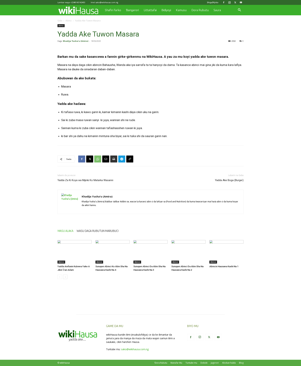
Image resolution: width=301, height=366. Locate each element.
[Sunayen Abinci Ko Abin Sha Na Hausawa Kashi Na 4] (112, 252)
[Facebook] (223, 2)
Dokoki (203, 362)
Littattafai (150, 10)
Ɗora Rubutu (161, 362)
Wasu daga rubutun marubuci (97, 230)
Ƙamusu (181, 10)
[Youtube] (241, 2)
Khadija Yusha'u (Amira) (75, 41)
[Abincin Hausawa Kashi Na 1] (226, 252)
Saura (217, 10)
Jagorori (215, 362)
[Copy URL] (129, 159)
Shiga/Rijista (212, 2)
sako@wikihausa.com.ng (106, 2)
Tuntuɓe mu (191, 362)
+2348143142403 (77, 2)
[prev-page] (59, 277)
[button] (239, 10)
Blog (241, 362)
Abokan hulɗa (229, 362)
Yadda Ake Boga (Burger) (229, 180)
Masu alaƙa (65, 230)
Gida (59, 20)
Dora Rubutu (200, 10)
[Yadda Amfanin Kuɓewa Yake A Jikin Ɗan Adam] (74, 252)
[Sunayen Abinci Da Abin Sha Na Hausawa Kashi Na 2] (188, 252)
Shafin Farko (113, 10)
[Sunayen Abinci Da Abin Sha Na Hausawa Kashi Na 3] (150, 252)
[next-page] (65, 277)
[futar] (113, 159)
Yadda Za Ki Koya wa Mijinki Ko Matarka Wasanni (85, 180)
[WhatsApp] (97, 159)
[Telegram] (121, 159)
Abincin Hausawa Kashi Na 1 (223, 266)
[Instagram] (229, 2)
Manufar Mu (176, 362)
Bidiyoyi (166, 10)
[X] (235, 2)
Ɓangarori (132, 10)
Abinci (68, 20)
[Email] (105, 159)
